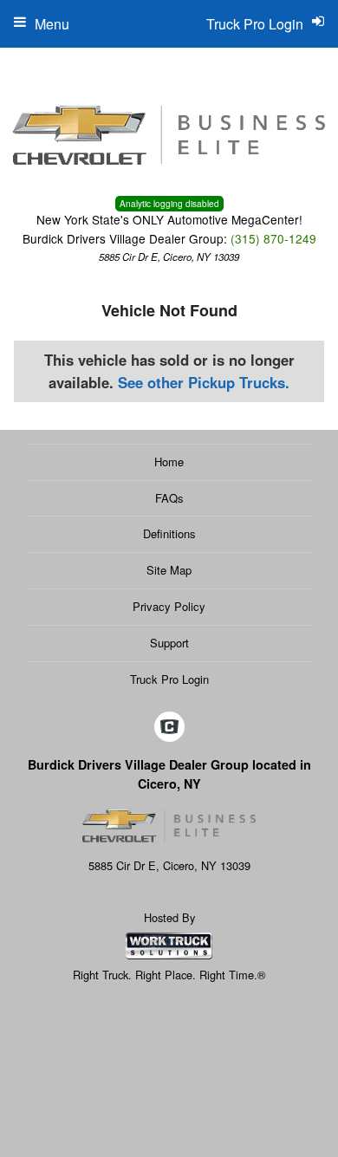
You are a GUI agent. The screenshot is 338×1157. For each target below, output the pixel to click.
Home (169, 461)
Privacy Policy (169, 606)
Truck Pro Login (169, 679)
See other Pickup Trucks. (203, 382)
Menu (52, 24)
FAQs (169, 498)
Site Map (169, 570)
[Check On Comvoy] (169, 728)
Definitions (169, 533)
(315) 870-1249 (273, 238)
